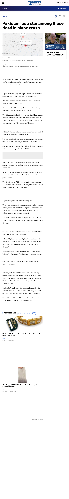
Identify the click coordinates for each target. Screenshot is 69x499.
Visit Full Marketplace (35, 313)
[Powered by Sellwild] (40, 419)
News (5, 16)
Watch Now (62, 3)
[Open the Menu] (3, 3)
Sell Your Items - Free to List (23, 313)
